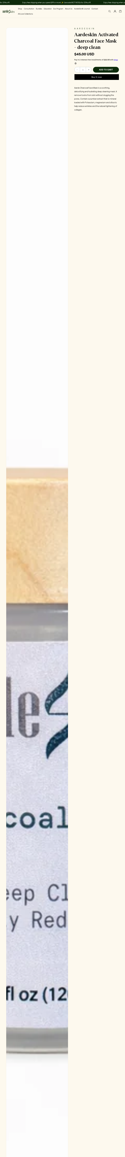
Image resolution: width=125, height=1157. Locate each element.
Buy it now (97, 77)
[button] (109, 11)
